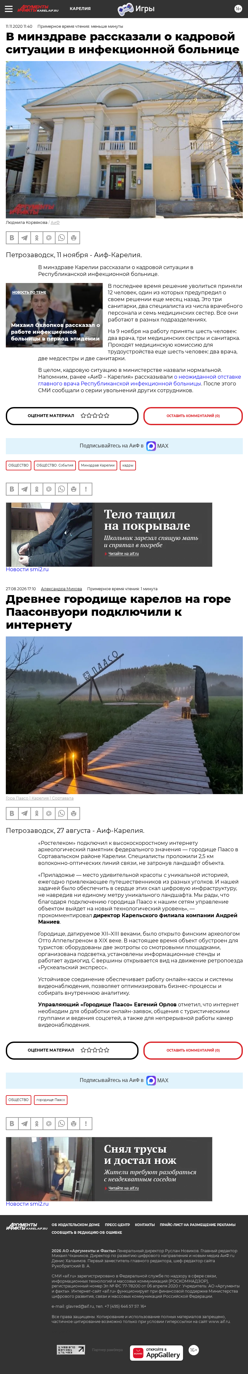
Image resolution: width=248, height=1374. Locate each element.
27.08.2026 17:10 (21, 588)
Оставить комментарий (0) (193, 416)
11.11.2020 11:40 (19, 26)
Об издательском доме (76, 1225)
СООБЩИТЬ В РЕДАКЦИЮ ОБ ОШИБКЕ (87, 1233)
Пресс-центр (117, 1225)
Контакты (145, 1225)
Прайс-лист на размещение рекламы (197, 1225)
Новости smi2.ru (27, 569)
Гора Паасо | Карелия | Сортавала (40, 798)
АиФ (55, 222)
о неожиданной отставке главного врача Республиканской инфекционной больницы (139, 380)
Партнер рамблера (107, 1350)
